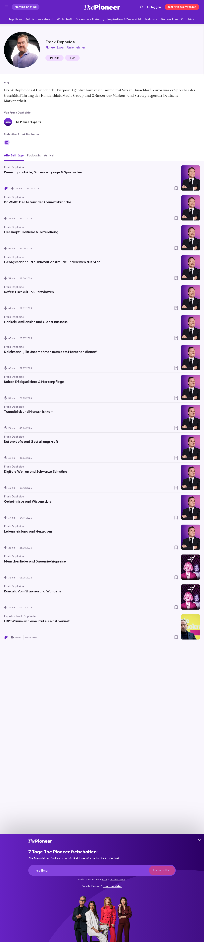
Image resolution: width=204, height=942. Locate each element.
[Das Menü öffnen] (6, 7)
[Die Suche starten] (141, 7)
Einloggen (154, 7)
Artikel (49, 155)
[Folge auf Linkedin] (7, 142)
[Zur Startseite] (102, 7)
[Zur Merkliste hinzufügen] (176, 188)
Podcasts (34, 155)
